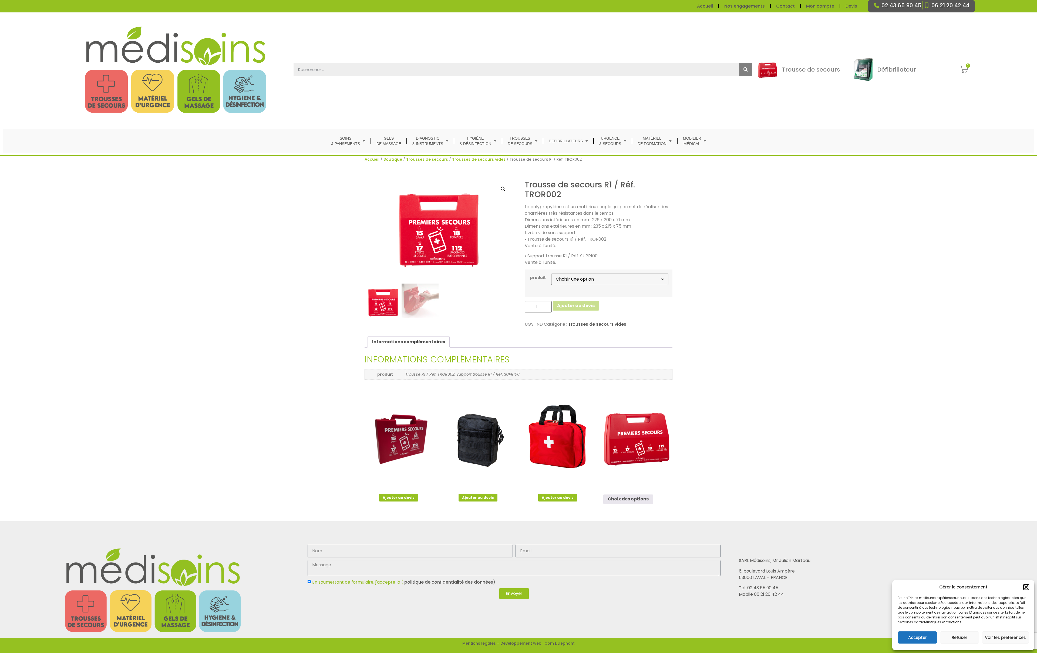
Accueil (705, 6)
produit (538, 278)
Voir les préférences (1005, 637)
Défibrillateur (896, 69)
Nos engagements (744, 6)
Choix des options (628, 499)
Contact (785, 6)
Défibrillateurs (566, 141)
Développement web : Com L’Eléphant (537, 643)
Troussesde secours (520, 141)
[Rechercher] (745, 69)
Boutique (392, 159)
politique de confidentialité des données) (449, 582)
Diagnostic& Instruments (427, 141)
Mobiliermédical (692, 141)
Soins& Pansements (345, 141)
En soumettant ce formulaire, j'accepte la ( (403, 582)
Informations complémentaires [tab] (408, 342)
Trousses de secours (427, 159)
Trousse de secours (811, 69)
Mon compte (820, 6)
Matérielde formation (652, 141)
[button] (1026, 587)
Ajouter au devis (576, 305)
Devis (851, 6)
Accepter (917, 637)
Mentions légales (479, 643)
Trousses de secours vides (479, 159)
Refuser (959, 637)
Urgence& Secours (610, 141)
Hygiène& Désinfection (475, 141)
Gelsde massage (388, 141)
